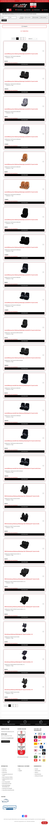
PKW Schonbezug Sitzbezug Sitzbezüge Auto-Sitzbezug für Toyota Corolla (22, 496)
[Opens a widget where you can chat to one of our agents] (44, 822)
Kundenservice (37, 766)
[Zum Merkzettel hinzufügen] (43, 51)
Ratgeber (20, 770)
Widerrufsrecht (37, 770)
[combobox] (8, 10)
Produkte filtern (25, 31)
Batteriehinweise (38, 774)
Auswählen (4, 20)
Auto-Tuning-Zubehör (6, 781)
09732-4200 (4, 734)
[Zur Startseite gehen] (20, 5)
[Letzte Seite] (24, 38)
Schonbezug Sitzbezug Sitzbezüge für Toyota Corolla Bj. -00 (19, 634)
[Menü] (2, 10)
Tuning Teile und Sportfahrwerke (8, 790)
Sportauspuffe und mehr (6, 783)
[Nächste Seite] (22, 38)
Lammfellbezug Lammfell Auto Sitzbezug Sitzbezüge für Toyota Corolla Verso (23, 440)
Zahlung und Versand (39, 775)
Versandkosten (21, 819)
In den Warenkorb (24, 64)
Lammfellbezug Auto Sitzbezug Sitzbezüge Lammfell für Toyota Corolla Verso (23, 330)
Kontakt (36, 769)
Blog (19, 769)
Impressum (4, 769)
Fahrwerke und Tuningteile (7, 788)
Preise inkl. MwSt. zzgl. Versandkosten (11, 62)
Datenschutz (4, 772)
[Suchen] (10, 10)
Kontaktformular (10, 738)
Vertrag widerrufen (5, 741)
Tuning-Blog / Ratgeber (23, 766)
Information (4, 766)
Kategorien (25, 26)
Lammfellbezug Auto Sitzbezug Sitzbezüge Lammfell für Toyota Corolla (21, 53)
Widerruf (36, 772)
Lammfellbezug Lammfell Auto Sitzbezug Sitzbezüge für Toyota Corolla (21, 385)
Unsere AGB (4, 770)
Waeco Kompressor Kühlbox (7, 777)
